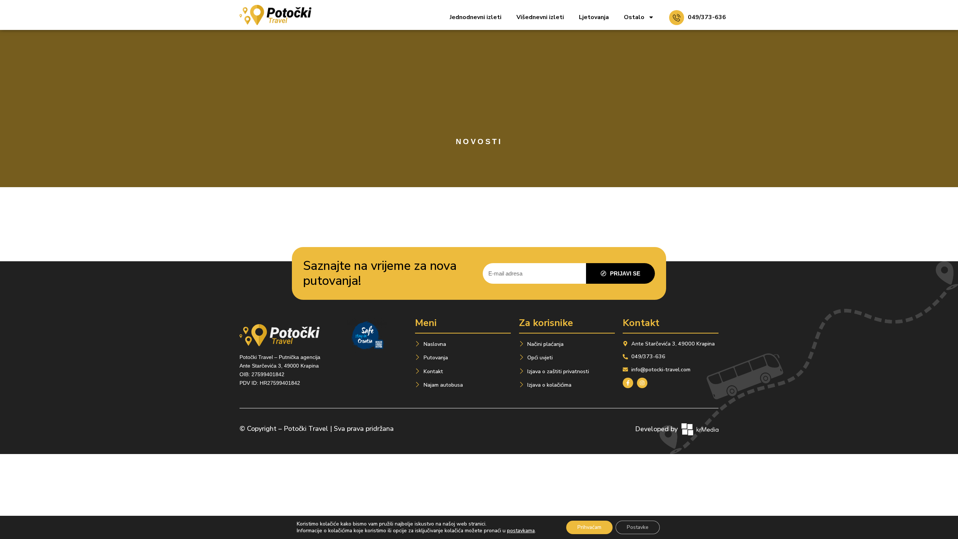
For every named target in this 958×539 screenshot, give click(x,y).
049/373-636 (707, 17)
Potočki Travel (306, 428)
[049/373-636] (676, 17)
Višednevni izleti (540, 17)
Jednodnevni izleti (475, 17)
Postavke (638, 527)
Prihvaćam (589, 527)
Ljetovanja (594, 17)
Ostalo (634, 17)
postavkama (521, 530)
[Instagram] (642, 383)
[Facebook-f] (628, 383)
